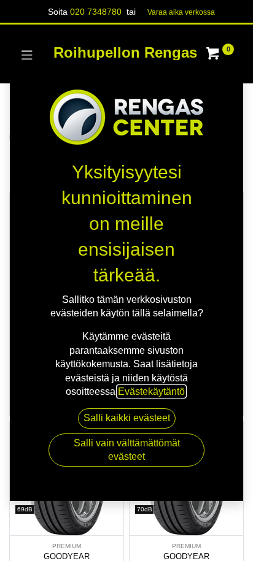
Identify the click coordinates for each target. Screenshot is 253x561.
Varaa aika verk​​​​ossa (181, 12)
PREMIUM (66, 546)
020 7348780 (96, 12)
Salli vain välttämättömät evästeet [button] (127, 450)
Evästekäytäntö (151, 391)
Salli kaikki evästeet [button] (127, 418)
